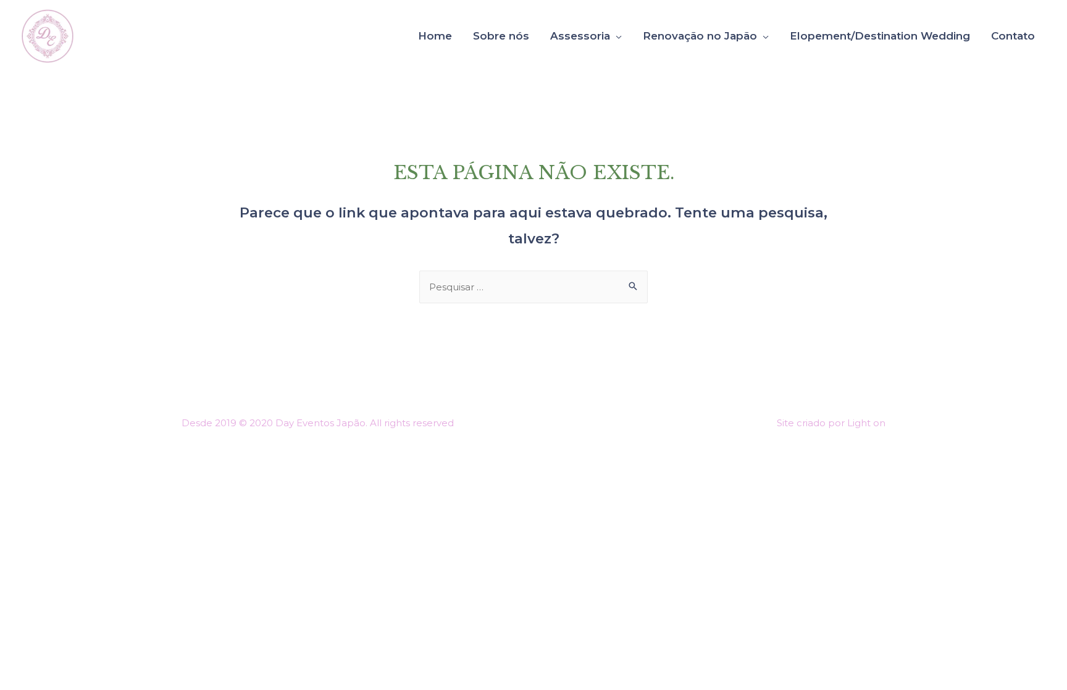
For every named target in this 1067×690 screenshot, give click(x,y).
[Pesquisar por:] (533, 287)
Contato (1013, 36)
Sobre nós (501, 36)
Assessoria (580, 36)
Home (435, 36)
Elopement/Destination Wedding (880, 36)
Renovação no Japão (700, 36)
